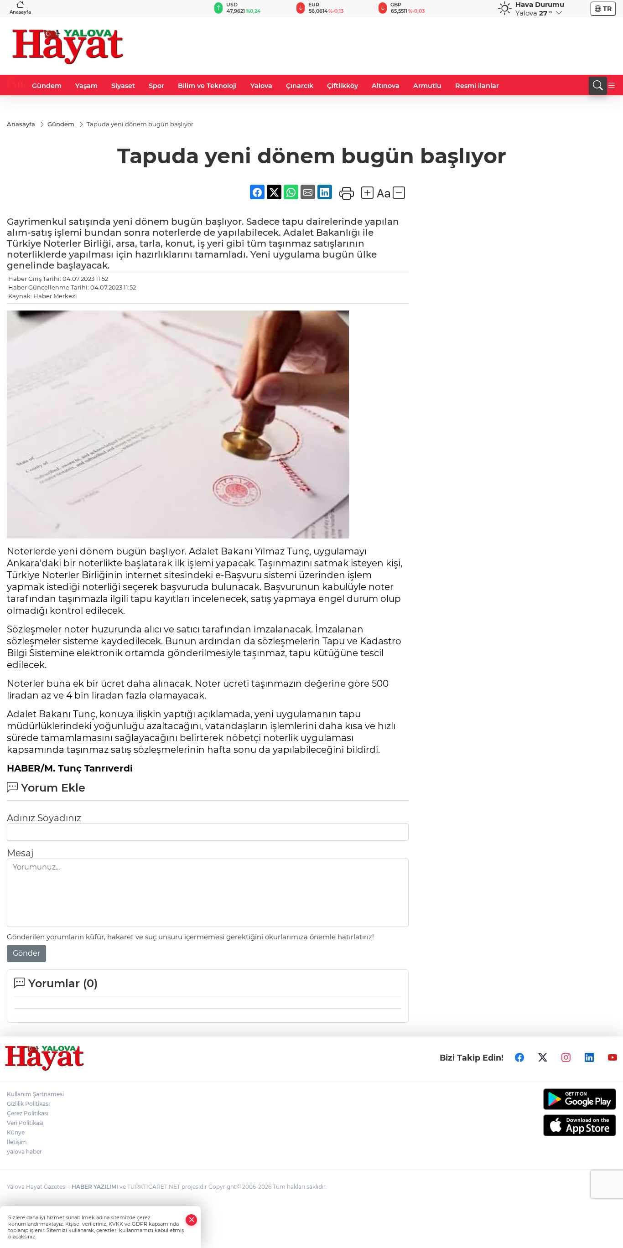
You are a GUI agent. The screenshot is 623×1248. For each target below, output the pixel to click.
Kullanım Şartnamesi (35, 1094)
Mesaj (20, 853)
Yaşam (86, 86)
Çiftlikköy (342, 86)
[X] (543, 1058)
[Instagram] (566, 1058)
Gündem (47, 86)
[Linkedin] (589, 1058)
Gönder (26, 953)
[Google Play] (545, 1099)
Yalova (261, 86)
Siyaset (123, 86)
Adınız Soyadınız (44, 818)
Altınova (386, 86)
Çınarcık (299, 86)
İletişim (17, 1142)
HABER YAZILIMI (95, 1186)
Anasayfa (20, 12)
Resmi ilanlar (477, 86)
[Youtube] (612, 1058)
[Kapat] (191, 1220)
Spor (156, 86)
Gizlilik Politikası (28, 1103)
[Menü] (611, 86)
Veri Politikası (25, 1122)
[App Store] (545, 1125)
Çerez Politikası (27, 1113)
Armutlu (427, 86)
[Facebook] (519, 1058)
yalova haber (24, 1151)
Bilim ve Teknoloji (207, 86)
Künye (16, 1132)
